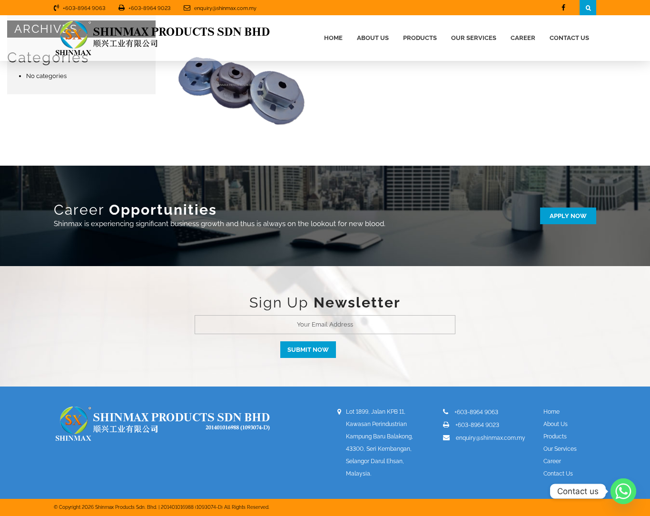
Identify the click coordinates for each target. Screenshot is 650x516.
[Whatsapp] (623, 491)
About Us (373, 37)
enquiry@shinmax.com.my (225, 8)
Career (523, 37)
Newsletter (357, 302)
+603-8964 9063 (84, 8)
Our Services (473, 37)
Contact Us (569, 37)
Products (420, 37)
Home (333, 37)
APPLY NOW (568, 215)
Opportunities (163, 210)
